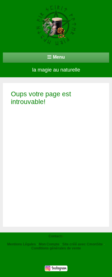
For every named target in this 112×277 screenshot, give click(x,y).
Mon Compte (49, 244)
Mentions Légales (21, 244)
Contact (55, 236)
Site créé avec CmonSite (82, 244)
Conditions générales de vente (56, 248)
